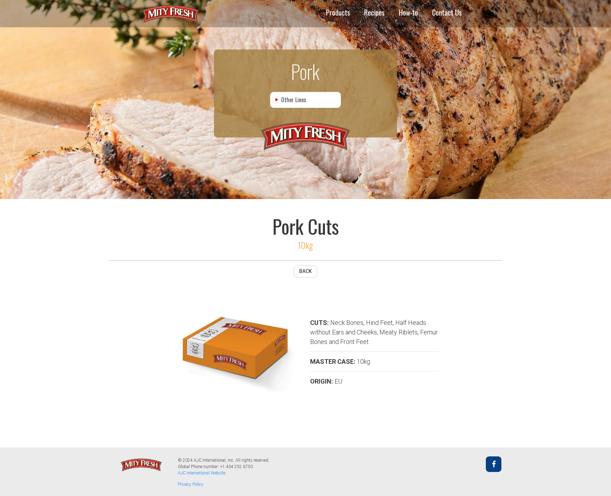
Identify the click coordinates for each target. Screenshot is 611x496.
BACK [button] (305, 271)
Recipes (374, 12)
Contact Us (447, 12)
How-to (408, 12)
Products (338, 12)
